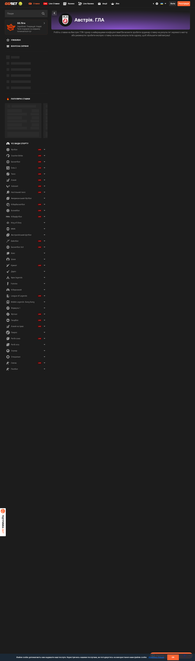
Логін (172, 4)
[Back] (54, 13)
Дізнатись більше (156, 657)
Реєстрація (184, 4)
